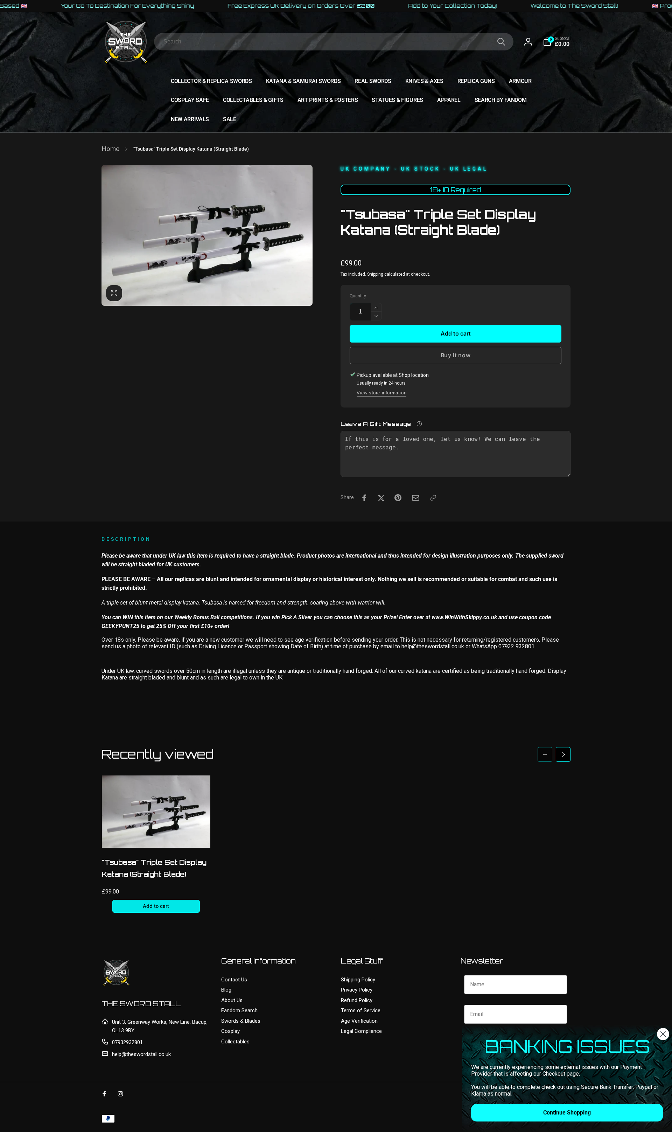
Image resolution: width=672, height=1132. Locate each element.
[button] (556, 41)
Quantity (358, 296)
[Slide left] (545, 754)
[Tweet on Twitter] (381, 497)
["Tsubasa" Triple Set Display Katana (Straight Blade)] (156, 835)
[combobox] (333, 41)
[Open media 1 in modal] (207, 235)
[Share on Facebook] (364, 497)
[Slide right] (563, 754)
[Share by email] (415, 497)
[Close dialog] (663, 1034)
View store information (381, 392)
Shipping (375, 274)
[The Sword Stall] (116, 985)
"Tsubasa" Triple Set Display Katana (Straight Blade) (154, 868)
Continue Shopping (567, 1112)
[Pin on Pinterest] (397, 497)
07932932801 (127, 1042)
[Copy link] (433, 497)
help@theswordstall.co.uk (141, 1054)
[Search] (501, 42)
